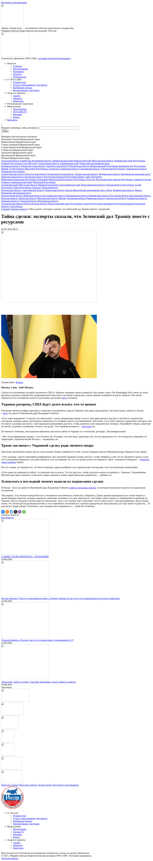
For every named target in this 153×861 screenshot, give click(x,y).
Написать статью (10, 785)
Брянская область (33, 195)
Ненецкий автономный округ (136, 174)
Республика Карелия (54, 177)
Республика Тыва (10, 187)
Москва (62, 198)
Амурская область (10, 160)
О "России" (13, 813)
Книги (16, 117)
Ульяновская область (136, 169)
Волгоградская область (36, 203)
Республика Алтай (131, 185)
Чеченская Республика (44, 182)
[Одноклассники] (7, 512)
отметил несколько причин (82, 487)
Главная (5, 209)
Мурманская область (109, 174)
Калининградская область (60, 174)
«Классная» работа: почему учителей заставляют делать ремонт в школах (38, 682)
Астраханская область (12, 203)
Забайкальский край (62, 160)
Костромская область (140, 195)
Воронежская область (77, 195)
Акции (16, 95)
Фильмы (17, 114)
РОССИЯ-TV (20, 112)
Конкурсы (18, 101)
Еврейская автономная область (36, 160)
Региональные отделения (20, 103)
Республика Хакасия (30, 187)
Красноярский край (70, 185)
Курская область (9, 198)
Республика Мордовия (23, 169)
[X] (15, 512)
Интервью (18, 71)
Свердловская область (33, 190)
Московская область (47, 198)
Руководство (19, 82)
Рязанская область (96, 198)
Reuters (19, 382)
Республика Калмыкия (102, 203)
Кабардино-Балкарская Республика (19, 179)
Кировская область (10, 166)
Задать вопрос (45, 785)
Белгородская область (12, 195)
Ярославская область (47, 201)
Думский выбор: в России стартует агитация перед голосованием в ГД (37, 640)
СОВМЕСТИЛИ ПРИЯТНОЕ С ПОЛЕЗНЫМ (25, 556)
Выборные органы (22, 87)
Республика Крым (124, 203)
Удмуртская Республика (113, 169)
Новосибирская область (93, 185)
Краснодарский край (58, 203)
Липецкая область (27, 198)
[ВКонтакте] (3, 512)
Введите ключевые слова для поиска (20, 127)
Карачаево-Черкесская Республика (55, 179)
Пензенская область (79, 166)
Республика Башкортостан (119, 166)
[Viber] (20, 512)
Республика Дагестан (84, 179)
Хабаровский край (69, 163)
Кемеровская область (49, 185)
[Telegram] (11, 512)
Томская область (49, 187)
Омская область (114, 185)
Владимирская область (53, 195)
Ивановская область (98, 195)
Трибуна (17, 74)
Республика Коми (75, 177)
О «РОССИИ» (14, 79)
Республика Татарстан (47, 169)
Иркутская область (28, 185)
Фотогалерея (19, 109)
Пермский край (98, 166)
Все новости (7, 517)
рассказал (87, 426)
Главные (17, 66)
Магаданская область (102, 160)
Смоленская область (115, 198)
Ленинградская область (86, 174)
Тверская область (10, 201)
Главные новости (18, 209)
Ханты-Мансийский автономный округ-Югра (88, 190)
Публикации (19, 77)
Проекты (17, 98)
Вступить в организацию (14, 2)
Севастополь (16, 206)
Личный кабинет (10, 858)
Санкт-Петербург (93, 177)
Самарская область (68, 169)
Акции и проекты (16, 93)
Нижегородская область (33, 166)
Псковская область (34, 177)
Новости (11, 63)
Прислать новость (28, 785)
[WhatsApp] (24, 512)
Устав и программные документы (30, 85)
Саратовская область (89, 169)
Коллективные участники (26, 90)
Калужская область (119, 195)
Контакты (12, 120)
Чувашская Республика (13, 171)
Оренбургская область (57, 166)
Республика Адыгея (80, 203)
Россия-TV (18, 832)
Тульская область (28, 201)
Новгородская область (12, 177)
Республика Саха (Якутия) (23, 163)
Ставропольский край (21, 182)
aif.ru (64, 398)
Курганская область (11, 190)
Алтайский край (9, 185)
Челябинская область (123, 190)
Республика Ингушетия (108, 179)
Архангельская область (13, 174)
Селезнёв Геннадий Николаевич (54, 58)
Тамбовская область (137, 198)
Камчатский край (82, 160)
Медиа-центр (14, 106)
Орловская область (76, 198)
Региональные (20, 69)
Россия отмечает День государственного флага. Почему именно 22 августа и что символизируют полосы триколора (60, 598)
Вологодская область (36, 174)
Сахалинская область (48, 163)
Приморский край (123, 160)
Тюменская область (55, 190)
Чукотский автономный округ (94, 163)
